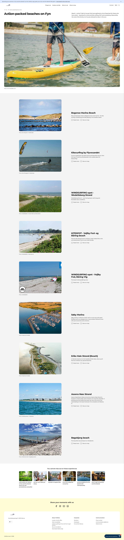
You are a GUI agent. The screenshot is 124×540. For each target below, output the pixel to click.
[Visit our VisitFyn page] (56, 506)
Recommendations (56, 527)
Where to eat (65, 5)
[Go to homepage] (8, 5)
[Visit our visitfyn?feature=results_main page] (64, 506)
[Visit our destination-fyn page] (68, 506)
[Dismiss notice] (121, 2)
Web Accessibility (56, 522)
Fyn (6, 9)
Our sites (111, 5)
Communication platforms (102, 522)
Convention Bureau (78, 523)
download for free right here (63, 1)
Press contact (99, 520)
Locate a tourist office (57, 520)
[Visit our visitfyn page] (60, 506)
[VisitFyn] (12, 514)
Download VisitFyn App (57, 528)
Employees (76, 522)
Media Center (99, 523)
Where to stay (73, 5)
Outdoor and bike (56, 5)
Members (76, 520)
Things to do (48, 5)
